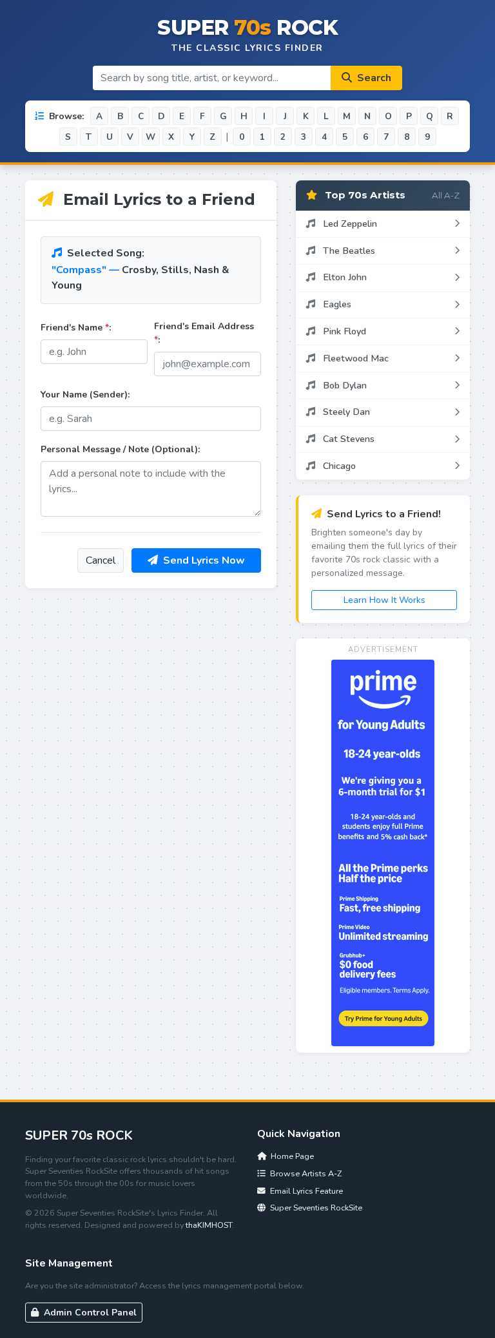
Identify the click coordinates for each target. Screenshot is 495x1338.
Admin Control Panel (89, 1312)
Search (372, 78)
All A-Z (446, 195)
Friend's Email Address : (204, 333)
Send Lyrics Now (202, 560)
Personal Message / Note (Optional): (120, 449)
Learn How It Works (384, 600)
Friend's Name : (76, 327)
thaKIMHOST (209, 1224)
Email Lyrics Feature (305, 1190)
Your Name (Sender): (85, 394)
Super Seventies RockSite (315, 1207)
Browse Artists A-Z (305, 1173)
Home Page (291, 1156)
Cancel (100, 560)
